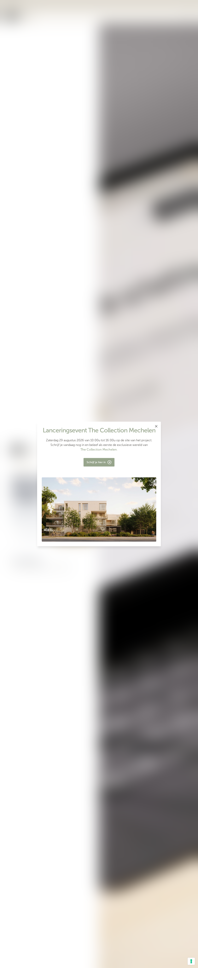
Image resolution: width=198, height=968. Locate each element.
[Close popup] (156, 426)
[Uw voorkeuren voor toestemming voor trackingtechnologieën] (191, 961)
